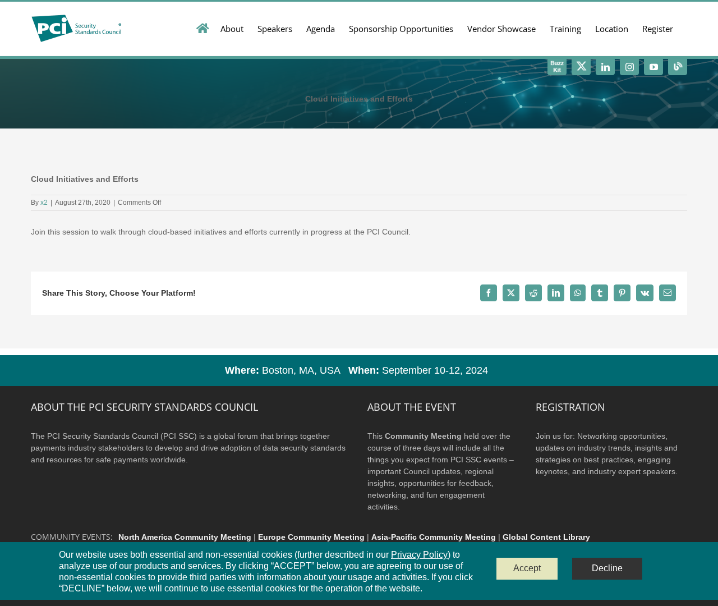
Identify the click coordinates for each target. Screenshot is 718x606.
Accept (527, 568)
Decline (607, 568)
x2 (44, 202)
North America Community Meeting (184, 536)
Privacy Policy (419, 554)
